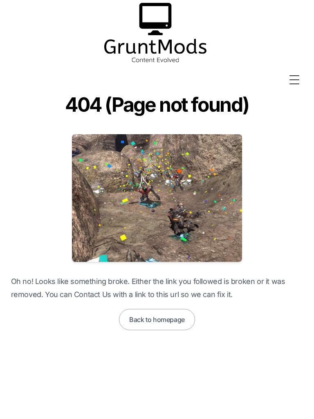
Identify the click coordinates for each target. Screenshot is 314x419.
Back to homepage (157, 319)
